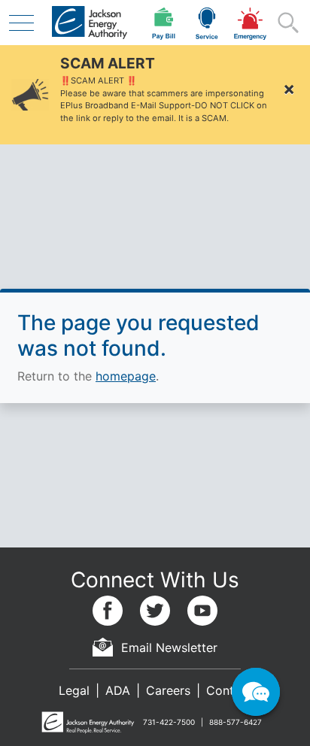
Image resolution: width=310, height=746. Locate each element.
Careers (168, 690)
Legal (74, 690)
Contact (229, 690)
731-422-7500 (169, 721)
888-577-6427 (235, 721)
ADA (117, 690)
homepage (126, 376)
